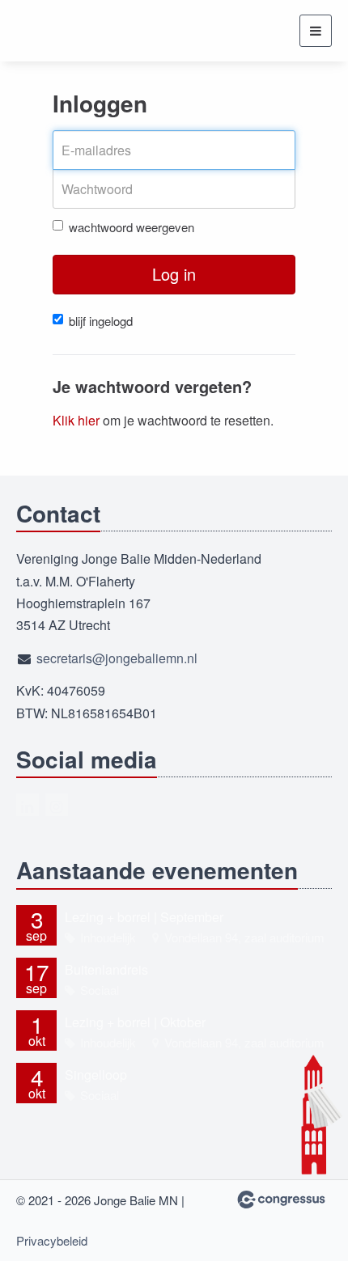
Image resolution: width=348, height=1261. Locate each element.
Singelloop (96, 1074)
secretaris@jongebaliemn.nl (116, 658)
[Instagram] (56, 804)
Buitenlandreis (106, 969)
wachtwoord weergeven (131, 226)
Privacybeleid (51, 1240)
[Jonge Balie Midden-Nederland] (77, 31)
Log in (174, 274)
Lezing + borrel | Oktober (135, 1022)
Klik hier (76, 420)
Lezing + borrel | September (144, 917)
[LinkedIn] (27, 804)
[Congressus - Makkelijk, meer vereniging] (281, 1199)
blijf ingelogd (101, 320)
